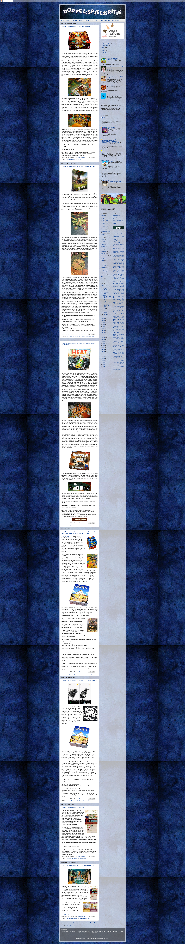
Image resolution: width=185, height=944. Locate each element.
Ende (80, 20)
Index (62, 20)
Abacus (115, 237)
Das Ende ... (103, 222)
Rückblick (103, 267)
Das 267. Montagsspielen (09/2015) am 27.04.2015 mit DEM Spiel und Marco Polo (115, 68)
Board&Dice (115, 251)
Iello (75, 336)
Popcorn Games (116, 323)
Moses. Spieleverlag (117, 309)
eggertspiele (120, 366)
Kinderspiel (103, 251)
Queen (122, 325)
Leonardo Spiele (116, 300)
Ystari (114, 362)
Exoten (102, 237)
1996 (103, 362)
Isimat (118, 292)
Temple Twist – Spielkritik (107, 118)
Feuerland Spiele (117, 273)
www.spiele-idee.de (116, 369)
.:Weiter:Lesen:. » (65, 914)
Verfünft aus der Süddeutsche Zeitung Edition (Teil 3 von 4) (113, 94)
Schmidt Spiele (116, 333)
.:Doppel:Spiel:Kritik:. (106, 104)
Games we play (116, 218)
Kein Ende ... (104, 248)
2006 (103, 345)
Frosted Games (120, 274)
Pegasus (79, 159)
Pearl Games (121, 317)
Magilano (117, 305)
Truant (119, 353)
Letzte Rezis (94, 20)
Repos (80, 800)
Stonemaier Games (117, 345)
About (67, 20)
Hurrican (122, 288)
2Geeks (122, 233)
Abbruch (103, 215)
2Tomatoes (115, 235)
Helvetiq (122, 285)
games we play (106, 150)
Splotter (122, 341)
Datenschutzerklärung (105, 20)
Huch (118, 288)
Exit (101, 236)
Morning (122, 307)
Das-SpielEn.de (106, 170)
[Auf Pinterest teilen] (94, 157)
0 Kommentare (81, 157)
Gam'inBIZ (119, 275)
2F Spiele (116, 233)
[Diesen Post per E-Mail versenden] (89, 157)
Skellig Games (120, 335)
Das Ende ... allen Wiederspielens (105, 224)
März (105, 310)
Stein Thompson (120, 344)
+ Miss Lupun (110, 85)
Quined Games (116, 326)
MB (113, 305)
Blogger (106, 938)
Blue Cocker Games (120, 248)
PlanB (117, 322)
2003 (103, 351)
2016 (103, 326)
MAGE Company (120, 303)
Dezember (106, 286)
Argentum (115, 241)
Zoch (89, 918)
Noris (122, 310)
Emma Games (116, 268)
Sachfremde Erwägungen (104, 269)
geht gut (74, 674)
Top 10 (102, 278)
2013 (103, 332)
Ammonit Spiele (121, 239)
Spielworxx (121, 339)
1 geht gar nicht (104, 45)
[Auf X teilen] (92, 157)
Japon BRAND (121, 293)
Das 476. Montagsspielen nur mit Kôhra (72, 807)
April (105, 308)
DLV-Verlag (118, 262)
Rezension (103, 265)
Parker (118, 316)
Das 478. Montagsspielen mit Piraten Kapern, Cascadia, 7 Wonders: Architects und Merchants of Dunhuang (78, 532)
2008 (103, 341)
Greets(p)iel (103, 241)
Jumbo (114, 296)
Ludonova (115, 303)
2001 (103, 354)
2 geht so (103, 47)
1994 (103, 366)
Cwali (120, 260)
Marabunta (119, 306)
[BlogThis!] (90, 157)
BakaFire (122, 244)
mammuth (96, 938)
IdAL (120, 289)
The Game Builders (89, 336)
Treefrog (115, 353)
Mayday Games (116, 307)
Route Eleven (121, 329)
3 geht (67, 159)
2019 (103, 320)
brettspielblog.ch (106, 117)
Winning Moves (92, 524)
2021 (103, 316)
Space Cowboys (116, 337)
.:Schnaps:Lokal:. (106, 180)
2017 (103, 324)
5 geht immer (72, 524)
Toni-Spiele (122, 352)
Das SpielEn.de (116, 215)
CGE (117, 253)
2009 (103, 339)
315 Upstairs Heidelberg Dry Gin (114, 181)
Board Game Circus (118, 249)
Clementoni (118, 255)
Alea (123, 237)
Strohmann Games (87, 800)
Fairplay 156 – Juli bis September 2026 (110, 142)
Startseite (76, 923)
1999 (103, 358)
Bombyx (118, 252)
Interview (103, 246)
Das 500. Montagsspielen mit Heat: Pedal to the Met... (107, 304)
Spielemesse (104, 274)
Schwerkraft (121, 334)
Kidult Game (121, 296)
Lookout (115, 302)
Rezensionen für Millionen (108, 127)
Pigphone (118, 320)
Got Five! (110, 128)
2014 (103, 330)
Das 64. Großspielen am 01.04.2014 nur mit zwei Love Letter (115, 77)
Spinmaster (115, 341)
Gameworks (115, 278)
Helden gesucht (111, 161)
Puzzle (102, 262)
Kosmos (78, 674)
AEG (123, 236)
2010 (103, 337)
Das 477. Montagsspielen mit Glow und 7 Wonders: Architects (79, 681)
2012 (103, 334)
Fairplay (102, 239)
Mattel (122, 306)
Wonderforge (115, 360)
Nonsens (103, 256)
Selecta (114, 335)
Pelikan (122, 319)
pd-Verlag (122, 368)
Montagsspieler (116, 20)
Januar (105, 314)
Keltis (102, 249)
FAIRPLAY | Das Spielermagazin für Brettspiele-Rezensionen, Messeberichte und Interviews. (110, 140)
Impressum (86, 20)
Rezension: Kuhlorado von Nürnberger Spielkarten (113, 59)
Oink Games (118, 314)
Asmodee (78, 524)
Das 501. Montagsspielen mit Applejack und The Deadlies (78, 166)
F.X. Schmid (121, 270)
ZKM (118, 363)
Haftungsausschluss (108, 932)
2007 (103, 343)
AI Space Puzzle (106, 172)
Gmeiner (114, 279)
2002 (103, 353)
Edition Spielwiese (118, 267)
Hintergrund (103, 244)
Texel (102, 276)
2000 (103, 356)
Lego (123, 299)
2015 (103, 328)
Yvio (118, 362)
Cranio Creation (120, 259)
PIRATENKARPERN (66, 536)
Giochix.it (122, 278)
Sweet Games (120, 349)
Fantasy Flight (120, 271)
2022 (103, 285)
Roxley (114, 330)
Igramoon (115, 290)
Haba (118, 281)
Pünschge (103, 263)
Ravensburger (117, 328)
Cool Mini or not (117, 258)
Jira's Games (115, 294)
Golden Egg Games (120, 279)
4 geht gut (71, 336)
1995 (103, 364)
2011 (103, 335)
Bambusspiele (116, 245)
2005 (103, 347)
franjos (117, 368)
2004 (103, 349)
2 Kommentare (81, 522)
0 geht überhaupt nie (105, 43)
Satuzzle (122, 330)
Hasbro (122, 283)
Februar (106, 312)
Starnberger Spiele (116, 342)
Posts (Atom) (70, 925)
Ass (123, 243)
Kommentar (103, 253)
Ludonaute (121, 302)
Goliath (114, 281)
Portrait (102, 260)
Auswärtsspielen (104, 220)
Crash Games (116, 260)
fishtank (114, 368)
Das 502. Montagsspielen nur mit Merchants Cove (75, 26)
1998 (103, 360)
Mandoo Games (84, 674)
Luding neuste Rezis (118, 220)
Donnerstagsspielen (105, 231)
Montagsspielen (73, 159)
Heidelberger (116, 285)
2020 (103, 318)
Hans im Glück (118, 282)
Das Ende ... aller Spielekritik (105, 227)
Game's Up (121, 277)
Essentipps (103, 234)
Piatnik (114, 320)
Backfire (117, 244)
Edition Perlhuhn (120, 266)
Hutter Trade (74, 858)
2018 (103, 322)
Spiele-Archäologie (105, 271)
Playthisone (122, 322)
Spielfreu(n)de (105, 160)
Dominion (103, 229)
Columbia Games (120, 256)
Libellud (122, 300)
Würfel (102, 279)
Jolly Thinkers (121, 294)
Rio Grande (115, 329)
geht (70, 674)
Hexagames (115, 286)
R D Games (121, 326)
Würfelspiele (74, 20)
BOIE (114, 244)
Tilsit (118, 352)
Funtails (114, 275)
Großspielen (103, 242)
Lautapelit (119, 299)
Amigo (67, 674)
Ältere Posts (94, 923)
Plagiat (102, 258)
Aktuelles (103, 218)
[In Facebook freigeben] (93, 157)
